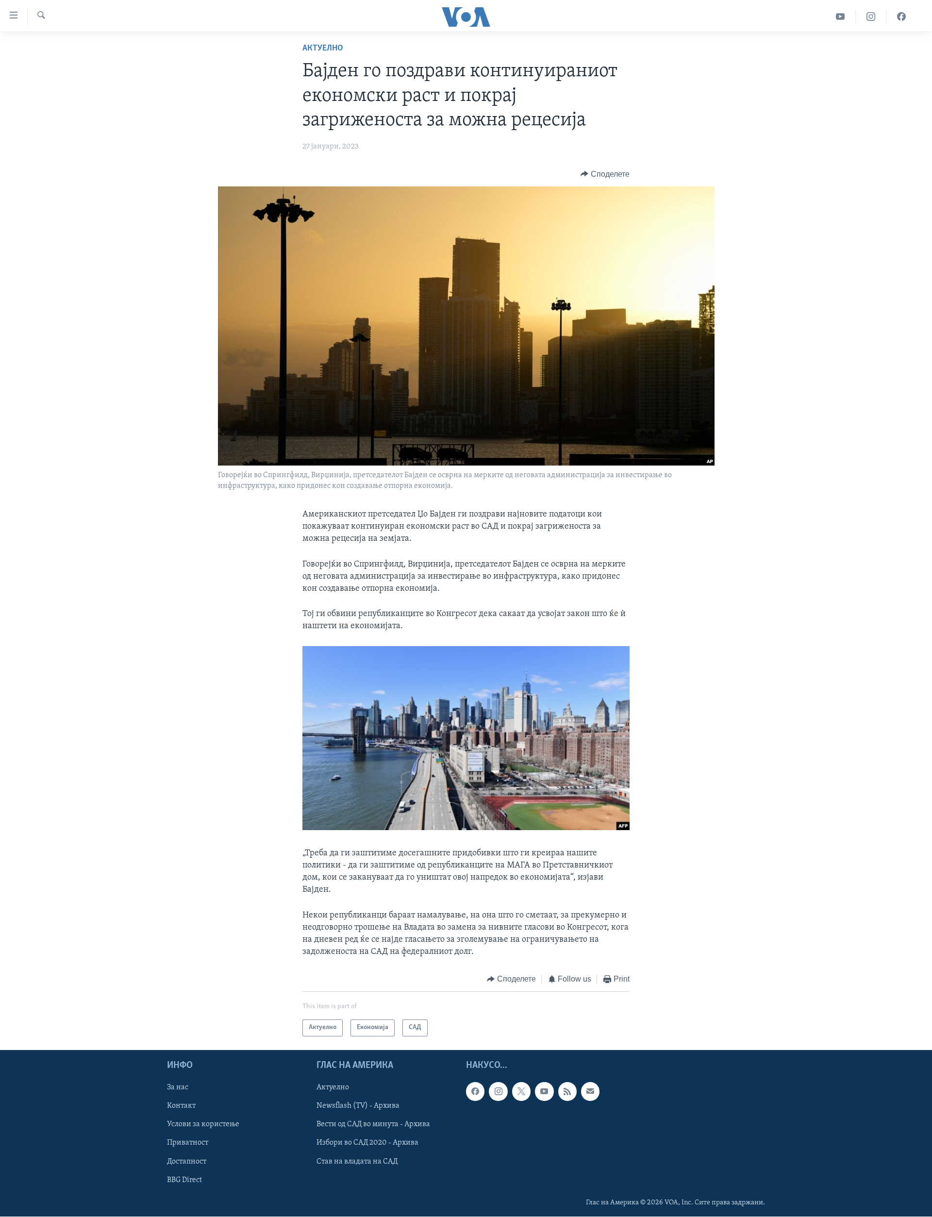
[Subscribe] (590, 1091)
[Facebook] (901, 16)
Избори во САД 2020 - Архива (367, 1143)
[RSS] (567, 1091)
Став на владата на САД (357, 1161)
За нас (177, 1087)
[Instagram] (871, 16)
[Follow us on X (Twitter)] (521, 1091)
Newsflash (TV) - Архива (357, 1106)
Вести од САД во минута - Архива (373, 1124)
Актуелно (322, 48)
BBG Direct (184, 1180)
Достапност (186, 1161)
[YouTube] (840, 16)
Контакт (181, 1106)
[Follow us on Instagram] (498, 1091)
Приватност (187, 1143)
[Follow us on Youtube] (544, 1091)
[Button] (605, 174)
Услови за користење (203, 1124)
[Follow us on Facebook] (475, 1091)
